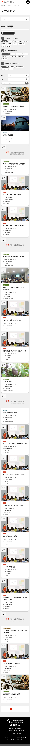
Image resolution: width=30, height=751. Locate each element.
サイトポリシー (12, 737)
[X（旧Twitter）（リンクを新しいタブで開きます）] (11, 725)
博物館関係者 (21, 43)
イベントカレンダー (8, 33)
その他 (8, 46)
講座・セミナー (5, 56)
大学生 (3, 43)
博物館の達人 (21, 56)
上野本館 (12, 66)
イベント (9, 5)
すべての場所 (5, 66)
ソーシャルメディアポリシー (20, 737)
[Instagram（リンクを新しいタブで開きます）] (16, 725)
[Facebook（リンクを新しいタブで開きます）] (14, 725)
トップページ (3, 5)
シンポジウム (13, 56)
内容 (2, 75)
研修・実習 (4, 58)
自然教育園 (4, 69)
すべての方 (4, 41)
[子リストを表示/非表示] (15, 19)
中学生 (20, 41)
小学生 (15, 41)
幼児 (10, 41)
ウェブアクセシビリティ (11, 739)
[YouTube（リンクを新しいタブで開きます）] (19, 725)
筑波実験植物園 (19, 66)
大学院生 (9, 43)
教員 (3, 46)
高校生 (25, 41)
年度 (2, 79)
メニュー (28, 2)
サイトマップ (6, 737)
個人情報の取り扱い (19, 739)
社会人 (15, 43)
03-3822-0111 (13, 733)
